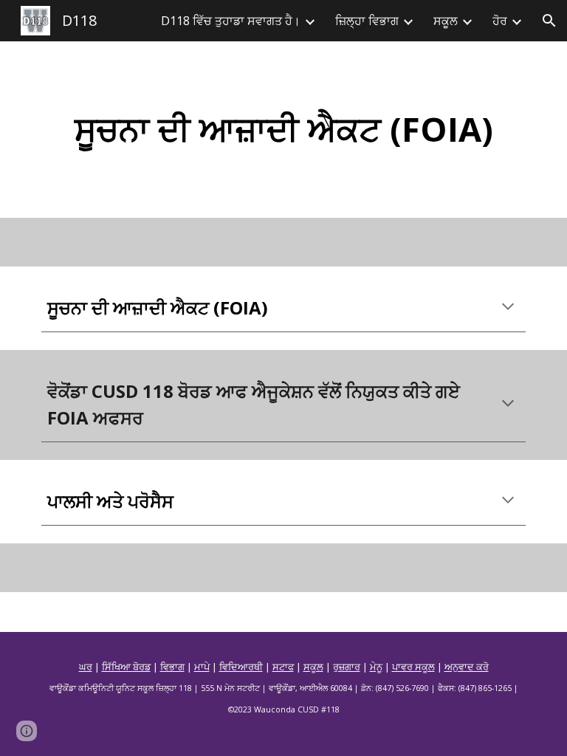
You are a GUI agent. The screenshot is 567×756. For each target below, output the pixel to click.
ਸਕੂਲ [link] (445, 21)
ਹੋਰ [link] (499, 21)
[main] (283, 129)
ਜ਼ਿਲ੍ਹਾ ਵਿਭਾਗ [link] (367, 21)
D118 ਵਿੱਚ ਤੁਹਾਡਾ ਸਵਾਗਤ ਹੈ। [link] (230, 21)
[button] (549, 20)
